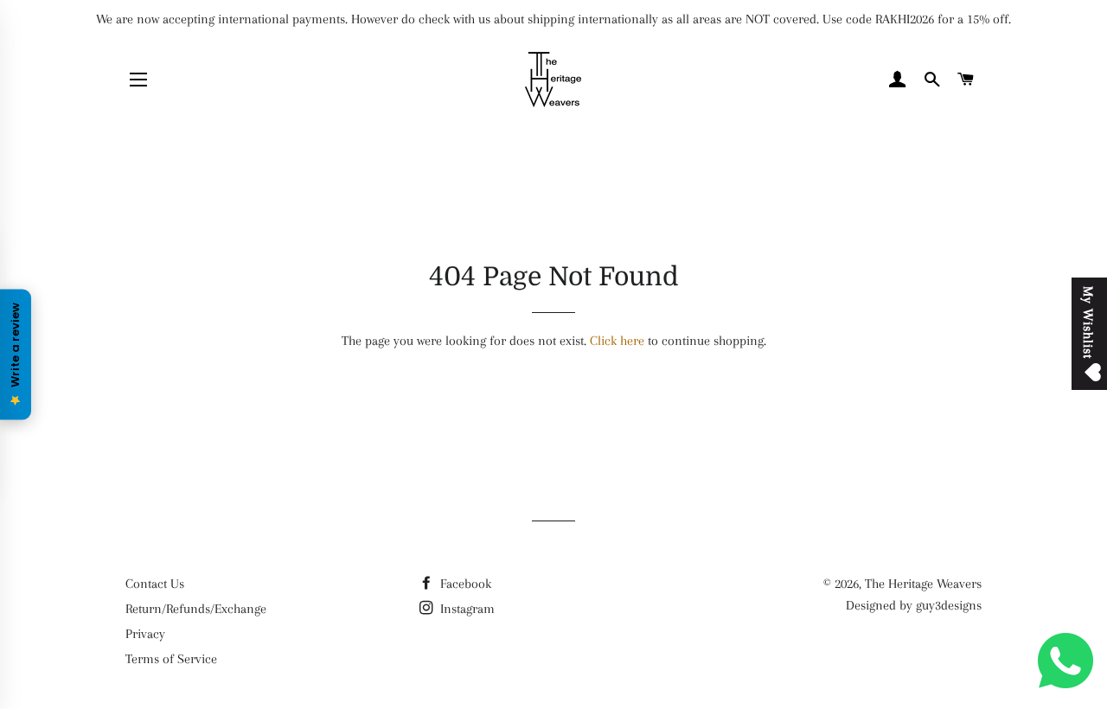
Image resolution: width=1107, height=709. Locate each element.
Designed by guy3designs (914, 605)
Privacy (145, 634)
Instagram (466, 608)
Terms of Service (171, 659)
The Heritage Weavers (923, 583)
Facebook (464, 583)
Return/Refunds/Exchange (195, 608)
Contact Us (154, 583)
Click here (617, 340)
